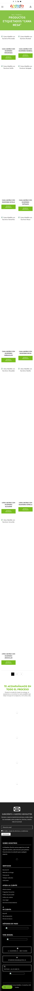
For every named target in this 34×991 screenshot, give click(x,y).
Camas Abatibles (17, 985)
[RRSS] (18, 1)
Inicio (13, 15)
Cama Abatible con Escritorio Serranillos (8, 353)
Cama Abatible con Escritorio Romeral (25, 50)
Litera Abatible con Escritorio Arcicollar (8, 656)
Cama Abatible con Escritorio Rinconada (8, 51)
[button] (7, 987)
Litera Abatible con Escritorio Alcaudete (8, 505)
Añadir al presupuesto (8, 57)
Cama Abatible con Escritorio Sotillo (8, 201)
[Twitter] (15, 1)
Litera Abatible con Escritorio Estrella (25, 504)
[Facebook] (13, 1)
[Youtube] (20, 1)
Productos (18, 15)
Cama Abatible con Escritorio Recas (25, 352)
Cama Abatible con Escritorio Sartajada (25, 202)
